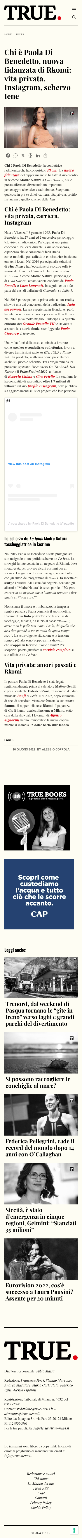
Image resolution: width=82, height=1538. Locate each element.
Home (8, 34)
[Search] (74, 17)
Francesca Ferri (32, 1380)
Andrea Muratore (17, 1385)
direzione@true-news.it (22, 1413)
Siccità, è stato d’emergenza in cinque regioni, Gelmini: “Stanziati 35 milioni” (40, 1219)
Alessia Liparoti (24, 1390)
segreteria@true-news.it (51, 1428)
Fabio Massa (45, 1371)
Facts (20, 34)
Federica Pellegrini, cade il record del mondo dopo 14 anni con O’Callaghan (39, 1147)
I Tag (41, 1493)
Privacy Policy (41, 1502)
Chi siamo (41, 1478)
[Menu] (74, 8)
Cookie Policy (41, 1507)
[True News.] (32, 12)
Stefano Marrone (58, 1380)
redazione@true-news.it (35, 1408)
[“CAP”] (39, 893)
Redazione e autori (41, 1473)
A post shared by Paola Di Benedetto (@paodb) (41, 523)
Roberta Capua (20, 376)
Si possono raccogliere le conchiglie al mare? (37, 1082)
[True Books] (37, 848)
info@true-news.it (17, 1455)
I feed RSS (41, 1488)
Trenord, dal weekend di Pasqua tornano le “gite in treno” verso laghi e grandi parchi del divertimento (39, 1013)
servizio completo (56, 649)
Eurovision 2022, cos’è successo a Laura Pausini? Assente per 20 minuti (39, 1291)
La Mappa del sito (41, 1483)
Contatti (41, 1497)
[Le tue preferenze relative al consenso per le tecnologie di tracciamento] (74, 1530)
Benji (21, 695)
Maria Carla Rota (45, 1385)
